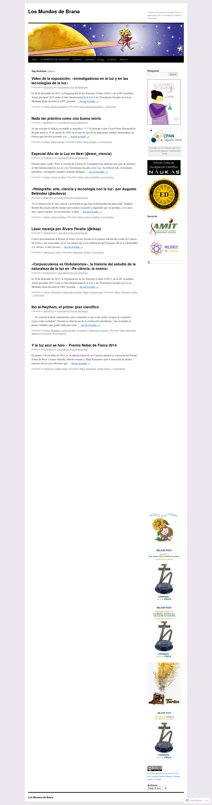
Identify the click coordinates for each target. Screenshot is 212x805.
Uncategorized (96, 292)
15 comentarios (105, 141)
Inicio (34, 59)
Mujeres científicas (59, 106)
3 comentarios (107, 217)
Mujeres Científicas (94, 106)
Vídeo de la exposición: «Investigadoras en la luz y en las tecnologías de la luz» (79, 80)
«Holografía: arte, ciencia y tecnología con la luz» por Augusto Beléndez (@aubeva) (83, 191)
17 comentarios (118, 368)
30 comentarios (59, 333)
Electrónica (49, 368)
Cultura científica (58, 177)
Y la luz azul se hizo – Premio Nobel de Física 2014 (74, 345)
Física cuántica (90, 141)
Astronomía (49, 252)
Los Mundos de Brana (54, 11)
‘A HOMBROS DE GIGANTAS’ (55, 59)
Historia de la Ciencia (72, 292)
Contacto (77, 59)
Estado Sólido (61, 368)
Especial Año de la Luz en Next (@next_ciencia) (71, 153)
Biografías (55, 330)
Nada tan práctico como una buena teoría (66, 118)
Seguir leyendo (89, 101)
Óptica (47, 106)
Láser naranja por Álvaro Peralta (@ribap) (66, 228)
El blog (100, 59)
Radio (85, 292)
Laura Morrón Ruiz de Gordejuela (72, 87)
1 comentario (110, 106)
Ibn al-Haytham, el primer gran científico (65, 306)
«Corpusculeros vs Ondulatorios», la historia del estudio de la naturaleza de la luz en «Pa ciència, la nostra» (83, 266)
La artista (111, 59)
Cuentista (89, 59)
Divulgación (56, 292)
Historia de (126, 292)
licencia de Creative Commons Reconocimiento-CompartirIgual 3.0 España (164, 776)
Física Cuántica (58, 141)
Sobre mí (124, 59)
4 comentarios (107, 177)
